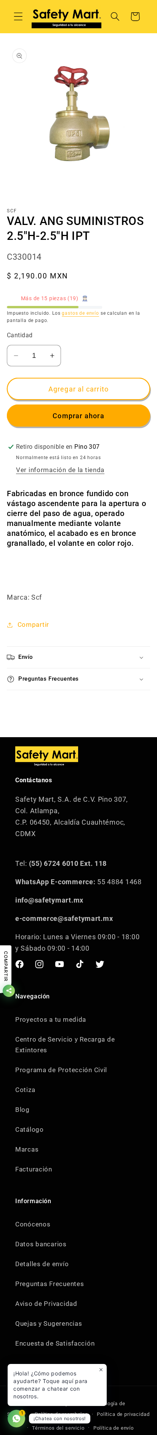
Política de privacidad (123, 1414)
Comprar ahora (78, 416)
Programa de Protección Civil (61, 1070)
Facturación (33, 1169)
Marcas (26, 1149)
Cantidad (20, 335)
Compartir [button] (33, 624)
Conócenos (32, 1224)
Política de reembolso (61, 1414)
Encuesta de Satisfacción (55, 1343)
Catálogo (29, 1129)
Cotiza (25, 1090)
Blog (22, 1109)
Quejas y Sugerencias (48, 1323)
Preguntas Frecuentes (49, 1284)
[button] (18, 16)
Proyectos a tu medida (50, 1019)
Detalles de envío (42, 1264)
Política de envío (113, 1428)
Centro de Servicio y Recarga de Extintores (65, 1044)
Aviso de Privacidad (46, 1303)
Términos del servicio (58, 1428)
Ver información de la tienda (60, 470)
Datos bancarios (41, 1244)
